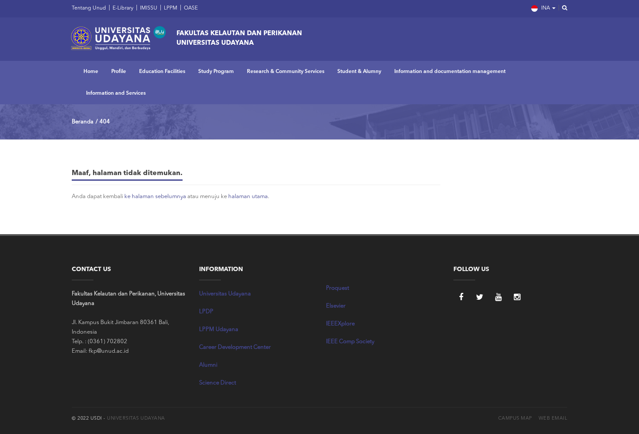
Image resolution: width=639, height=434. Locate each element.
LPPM (170, 8)
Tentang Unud (89, 8)
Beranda (82, 122)
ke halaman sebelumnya (155, 196)
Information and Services (116, 93)
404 (105, 122)
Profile (118, 71)
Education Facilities (162, 71)
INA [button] (545, 8)
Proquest (337, 288)
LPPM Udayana (218, 329)
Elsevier (336, 306)
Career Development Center (235, 347)
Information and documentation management (450, 71)
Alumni (208, 365)
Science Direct (217, 383)
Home (90, 71)
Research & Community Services (285, 71)
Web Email (553, 418)
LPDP (206, 312)
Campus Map (515, 418)
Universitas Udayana (225, 294)
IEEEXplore (340, 324)
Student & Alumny (359, 71)
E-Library (122, 8)
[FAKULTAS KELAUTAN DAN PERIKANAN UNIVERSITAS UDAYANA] (118, 37)
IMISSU (148, 8)
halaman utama (248, 196)
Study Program (216, 71)
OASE (190, 8)
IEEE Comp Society (350, 342)
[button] (562, 8)
